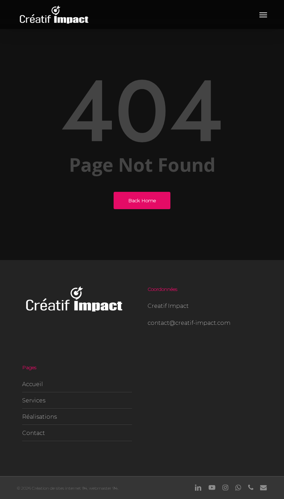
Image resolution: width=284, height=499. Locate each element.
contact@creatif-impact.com (189, 323)
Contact (33, 433)
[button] (263, 14)
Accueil (32, 384)
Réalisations (39, 416)
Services (33, 400)
